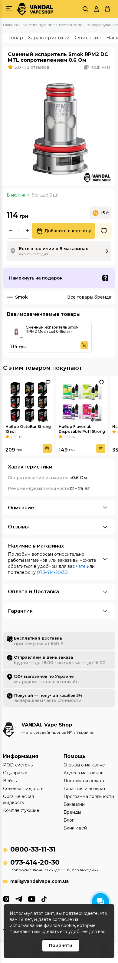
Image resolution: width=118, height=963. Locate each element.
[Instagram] (6, 898)
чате (81, 566)
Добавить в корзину (67, 230)
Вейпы (10, 780)
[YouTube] (31, 898)
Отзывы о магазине (84, 765)
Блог (69, 820)
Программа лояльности (89, 796)
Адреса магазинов (83, 773)
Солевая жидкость (23, 788)
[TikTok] (44, 898)
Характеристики (49, 38)
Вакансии (74, 804)
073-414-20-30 (52, 572)
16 (73, 437)
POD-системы (18, 765)
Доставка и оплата (84, 780)
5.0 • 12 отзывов (32, 67)
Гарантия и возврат (85, 788)
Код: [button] (100, 67)
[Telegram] (18, 898)
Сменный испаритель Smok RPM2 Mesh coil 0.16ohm (52, 329)
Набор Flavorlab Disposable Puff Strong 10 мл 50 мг (82, 431)
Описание (88, 38)
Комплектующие (21, 810)
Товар (15, 38)
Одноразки (15, 773)
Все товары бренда (89, 297)
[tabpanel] (59, 130)
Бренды (72, 812)
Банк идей (75, 828)
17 (20, 437)
